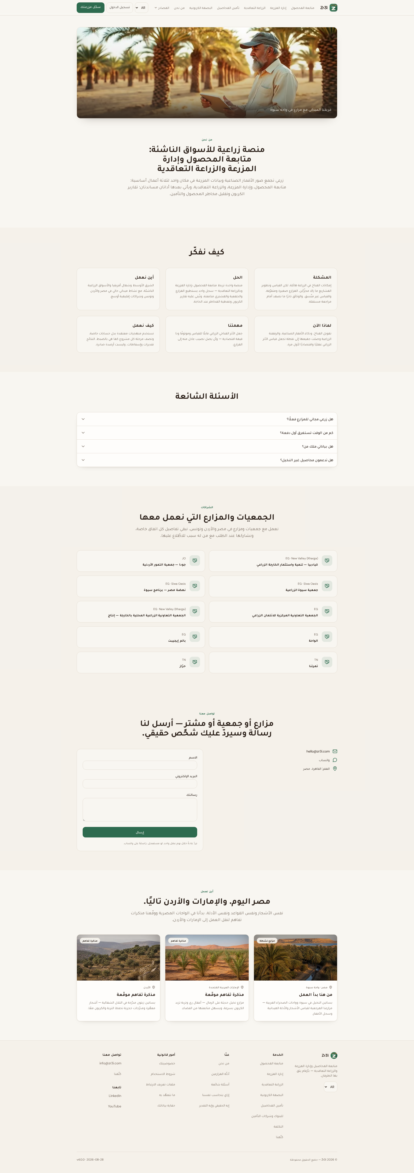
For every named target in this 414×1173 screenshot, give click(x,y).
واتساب (324, 760)
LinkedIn (115, 1096)
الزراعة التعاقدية (254, 8)
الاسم (193, 757)
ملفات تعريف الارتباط (160, 1084)
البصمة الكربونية (201, 8)
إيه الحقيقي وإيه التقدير (214, 1105)
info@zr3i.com (110, 1063)
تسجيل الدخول (119, 7)
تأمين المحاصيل (228, 8)
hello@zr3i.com (318, 751)
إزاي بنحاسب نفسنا (215, 1095)
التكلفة (278, 1126)
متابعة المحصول (302, 8)
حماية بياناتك (166, 1105)
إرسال (140, 832)
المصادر (163, 8)
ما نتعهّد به (167, 1095)
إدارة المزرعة (278, 8)
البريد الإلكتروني (186, 776)
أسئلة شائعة (220, 1084)
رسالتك (191, 794)
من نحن (179, 8)
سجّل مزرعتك (90, 7)
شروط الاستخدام (163, 1074)
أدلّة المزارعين (220, 1074)
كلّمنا (279, 1137)
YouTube (114, 1106)
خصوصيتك (167, 1063)
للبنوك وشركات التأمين (267, 1116)
